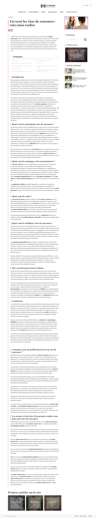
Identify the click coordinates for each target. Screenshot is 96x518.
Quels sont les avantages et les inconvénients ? (22, 66)
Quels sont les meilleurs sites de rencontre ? (21, 71)
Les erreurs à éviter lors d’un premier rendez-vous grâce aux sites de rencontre (47, 70)
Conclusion (39, 63)
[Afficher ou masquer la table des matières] (41, 56)
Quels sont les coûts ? (16, 68)
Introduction (14, 60)
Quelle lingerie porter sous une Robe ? (35, 502)
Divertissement (76, 53)
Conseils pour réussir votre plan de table (16, 502)
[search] (83, 5)
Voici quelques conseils (17, 426)
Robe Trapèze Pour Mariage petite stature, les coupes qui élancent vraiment (80, 79)
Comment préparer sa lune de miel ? (52, 502)
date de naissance (41, 104)
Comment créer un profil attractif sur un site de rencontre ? (47, 66)
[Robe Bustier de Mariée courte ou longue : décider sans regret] (68, 85)
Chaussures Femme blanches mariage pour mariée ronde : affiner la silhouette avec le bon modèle (79, 71)
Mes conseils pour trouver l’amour (44, 60)
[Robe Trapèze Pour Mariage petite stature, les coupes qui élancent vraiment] (68, 78)
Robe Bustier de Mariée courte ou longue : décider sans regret (80, 86)
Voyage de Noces (52, 500)
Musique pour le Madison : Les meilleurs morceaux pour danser (76, 56)
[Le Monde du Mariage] (48, 5)
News (10, 30)
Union (16, 500)
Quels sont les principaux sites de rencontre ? (21, 63)
